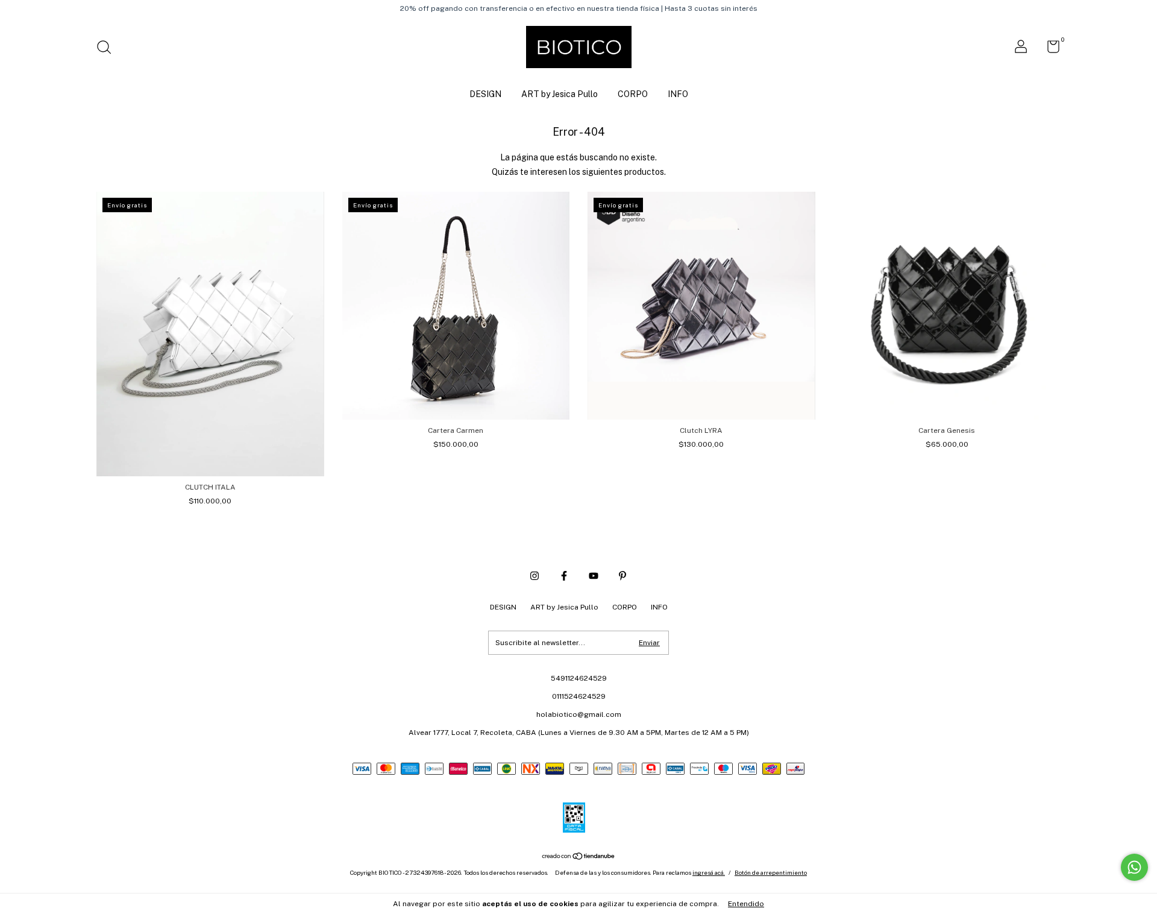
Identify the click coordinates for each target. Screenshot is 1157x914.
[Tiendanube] (578, 857)
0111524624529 (579, 696)
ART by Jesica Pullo (559, 94)
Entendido (746, 904)
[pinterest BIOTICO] (622, 576)
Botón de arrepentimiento (771, 872)
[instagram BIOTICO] (534, 576)
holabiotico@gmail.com (578, 714)
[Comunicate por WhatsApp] (1134, 867)
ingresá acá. (708, 872)
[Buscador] (108, 49)
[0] (1049, 49)
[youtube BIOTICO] (593, 576)
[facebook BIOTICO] (564, 576)
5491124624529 (579, 678)
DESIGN (485, 94)
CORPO (633, 94)
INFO (678, 94)
